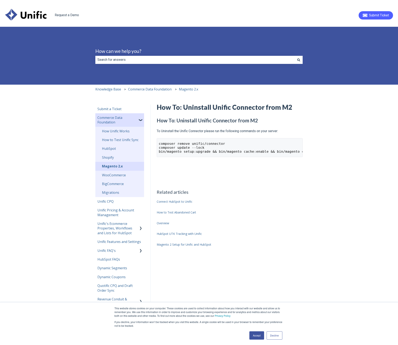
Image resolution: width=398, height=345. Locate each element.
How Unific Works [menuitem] (116, 131)
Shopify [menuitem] (108, 157)
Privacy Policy (223, 315)
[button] (140, 118)
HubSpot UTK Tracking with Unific (179, 234)
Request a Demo (67, 15)
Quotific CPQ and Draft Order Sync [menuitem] (115, 288)
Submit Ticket (379, 15)
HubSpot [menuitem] (109, 148)
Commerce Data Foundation (150, 89)
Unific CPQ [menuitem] (105, 201)
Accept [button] (257, 335)
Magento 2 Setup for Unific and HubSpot (184, 244)
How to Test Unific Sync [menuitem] (120, 140)
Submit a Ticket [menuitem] (109, 109)
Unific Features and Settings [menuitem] (119, 241)
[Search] (299, 60)
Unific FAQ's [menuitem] (106, 250)
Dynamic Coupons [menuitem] (111, 277)
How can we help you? (118, 51)
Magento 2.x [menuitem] (112, 166)
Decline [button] (274, 335)
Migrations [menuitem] (110, 192)
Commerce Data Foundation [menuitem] (109, 119)
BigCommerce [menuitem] (113, 184)
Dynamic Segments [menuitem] (112, 268)
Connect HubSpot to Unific (174, 202)
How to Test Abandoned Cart (176, 212)
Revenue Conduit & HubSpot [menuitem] (112, 301)
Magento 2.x (188, 89)
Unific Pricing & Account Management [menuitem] (115, 212)
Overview (163, 223)
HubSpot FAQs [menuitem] (108, 259)
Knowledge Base (108, 89)
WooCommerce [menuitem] (114, 175)
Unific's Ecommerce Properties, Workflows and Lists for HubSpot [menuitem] (114, 228)
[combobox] (195, 60)
